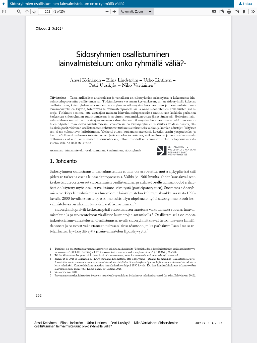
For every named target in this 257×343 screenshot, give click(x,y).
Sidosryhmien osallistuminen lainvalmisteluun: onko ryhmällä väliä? (67, 3)
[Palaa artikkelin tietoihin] (4, 4)
